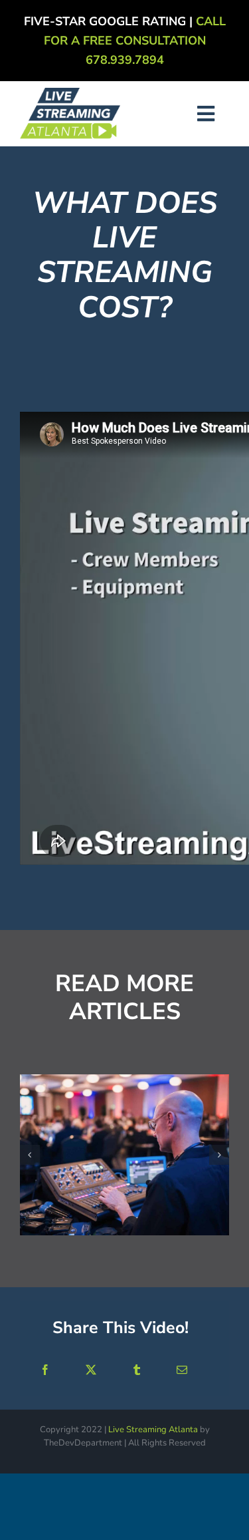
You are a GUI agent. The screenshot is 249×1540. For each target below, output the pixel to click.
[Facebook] (45, 1370)
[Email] (182, 1370)
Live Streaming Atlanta (153, 1430)
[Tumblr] (137, 1370)
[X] (91, 1370)
